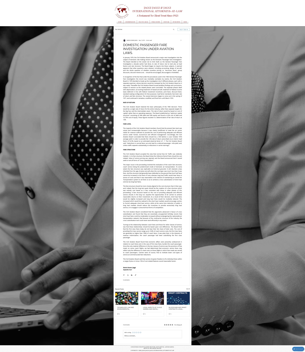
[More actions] (181, 40)
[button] (173, 29)
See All (188, 289)
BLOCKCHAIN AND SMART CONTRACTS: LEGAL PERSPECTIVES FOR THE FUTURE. (177, 308)
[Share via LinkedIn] (131, 275)
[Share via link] (135, 275)
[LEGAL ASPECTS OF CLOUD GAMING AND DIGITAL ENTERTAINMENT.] (152, 298)
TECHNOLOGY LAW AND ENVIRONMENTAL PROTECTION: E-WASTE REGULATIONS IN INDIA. (125, 308)
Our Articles (118, 29)
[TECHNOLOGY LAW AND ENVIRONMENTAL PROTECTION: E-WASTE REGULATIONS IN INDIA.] (126, 298)
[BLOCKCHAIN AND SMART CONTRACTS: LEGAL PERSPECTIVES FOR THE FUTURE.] (178, 298)
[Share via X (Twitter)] (128, 275)
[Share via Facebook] (124, 275)
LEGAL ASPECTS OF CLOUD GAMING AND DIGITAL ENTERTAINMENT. (152, 308)
